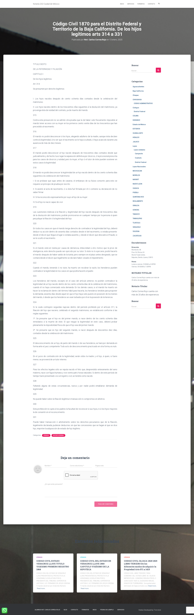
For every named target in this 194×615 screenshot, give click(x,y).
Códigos (46, 435)
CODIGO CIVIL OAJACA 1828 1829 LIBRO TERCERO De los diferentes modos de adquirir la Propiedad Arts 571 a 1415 (140, 565)
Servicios (130, 4)
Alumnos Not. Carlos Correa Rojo (47, 610)
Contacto (151, 4)
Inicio (122, 4)
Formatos (140, 4)
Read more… (41, 588)
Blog (65, 610)
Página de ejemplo (107, 610)
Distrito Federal (58, 435)
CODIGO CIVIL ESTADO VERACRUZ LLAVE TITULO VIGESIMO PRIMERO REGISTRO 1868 (52, 565)
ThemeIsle (157, 610)
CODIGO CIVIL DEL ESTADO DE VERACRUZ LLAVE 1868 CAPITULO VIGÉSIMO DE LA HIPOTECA (95, 565)
